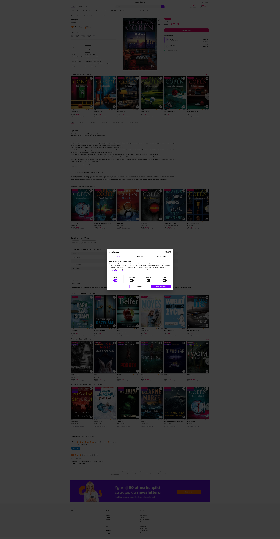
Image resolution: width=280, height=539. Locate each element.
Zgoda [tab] (118, 256)
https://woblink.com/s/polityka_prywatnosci (120, 270)
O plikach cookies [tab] (161, 256)
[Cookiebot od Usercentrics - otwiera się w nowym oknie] (164, 252)
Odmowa (139, 286)
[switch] (132, 280)
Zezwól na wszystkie (161, 286)
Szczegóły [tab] (140, 256)
